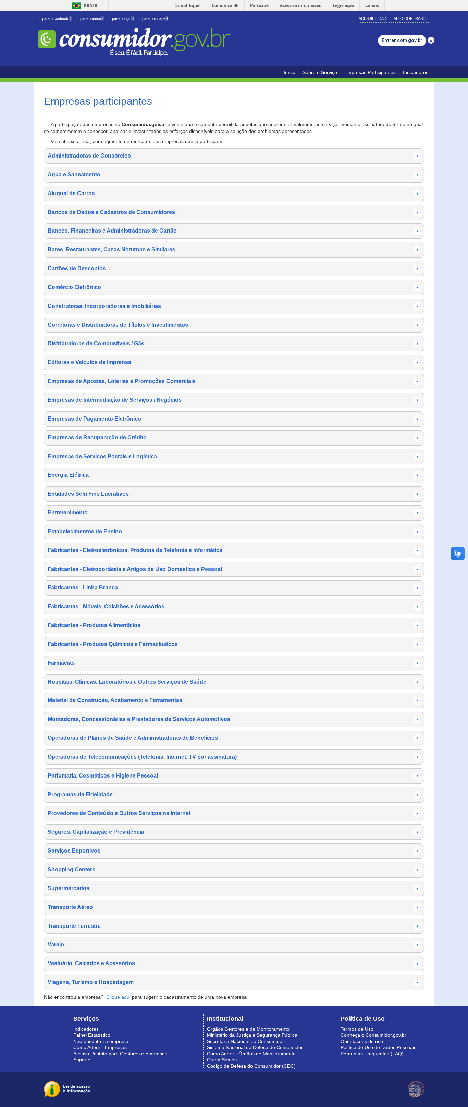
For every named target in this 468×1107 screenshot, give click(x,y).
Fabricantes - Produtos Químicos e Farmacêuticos (233, 644)
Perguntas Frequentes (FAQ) (372, 1053)
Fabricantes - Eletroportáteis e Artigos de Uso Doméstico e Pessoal (233, 569)
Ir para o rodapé (153, 18)
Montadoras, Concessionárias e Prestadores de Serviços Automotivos (233, 719)
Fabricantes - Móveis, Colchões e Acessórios (233, 606)
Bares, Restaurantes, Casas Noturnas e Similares (233, 249)
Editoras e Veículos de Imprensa (233, 362)
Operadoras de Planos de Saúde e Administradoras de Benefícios (233, 738)
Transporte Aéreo (233, 907)
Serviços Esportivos (233, 851)
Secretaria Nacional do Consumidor (245, 1041)
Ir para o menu (90, 18)
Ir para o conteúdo (55, 18)
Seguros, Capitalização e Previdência (233, 832)
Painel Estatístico (91, 1035)
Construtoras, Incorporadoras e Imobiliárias (233, 306)
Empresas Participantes (370, 72)
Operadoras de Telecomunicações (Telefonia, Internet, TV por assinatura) (233, 757)
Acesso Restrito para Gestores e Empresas (120, 1053)
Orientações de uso (362, 1041)
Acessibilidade (374, 18)
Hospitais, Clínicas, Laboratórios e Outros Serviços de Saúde (233, 682)
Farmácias (233, 663)
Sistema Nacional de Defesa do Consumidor (255, 1047)
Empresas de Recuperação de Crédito (233, 437)
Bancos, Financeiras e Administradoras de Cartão (233, 231)
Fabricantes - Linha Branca (233, 587)
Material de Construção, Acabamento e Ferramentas (233, 700)
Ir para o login (121, 18)
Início (289, 72)
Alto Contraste (411, 18)
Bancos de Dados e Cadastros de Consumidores (233, 212)
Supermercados (233, 888)
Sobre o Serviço (320, 72)
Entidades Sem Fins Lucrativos (233, 494)
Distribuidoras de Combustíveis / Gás (233, 343)
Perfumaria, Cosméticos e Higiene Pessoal (233, 776)
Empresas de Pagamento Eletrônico (233, 419)
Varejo (233, 944)
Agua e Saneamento (233, 174)
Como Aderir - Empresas (100, 1047)
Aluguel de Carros (233, 193)
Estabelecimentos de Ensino (233, 531)
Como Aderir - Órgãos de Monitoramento (251, 1053)
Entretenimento (233, 512)
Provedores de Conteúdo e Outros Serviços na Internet (233, 813)
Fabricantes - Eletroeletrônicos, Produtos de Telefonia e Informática (233, 550)
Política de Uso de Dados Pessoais (378, 1047)
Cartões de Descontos (233, 268)
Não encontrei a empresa (100, 1041)
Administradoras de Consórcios (233, 156)
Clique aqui (118, 997)
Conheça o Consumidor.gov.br (373, 1035)
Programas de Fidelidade (233, 794)
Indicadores (415, 72)
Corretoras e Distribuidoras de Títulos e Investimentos (233, 325)
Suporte (81, 1059)
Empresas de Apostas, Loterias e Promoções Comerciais (233, 381)
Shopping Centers (233, 869)
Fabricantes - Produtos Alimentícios (233, 625)
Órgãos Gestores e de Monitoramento (248, 1029)
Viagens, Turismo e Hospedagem (233, 982)
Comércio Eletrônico (233, 287)
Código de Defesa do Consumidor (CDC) (251, 1066)
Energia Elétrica (233, 475)
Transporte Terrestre (233, 926)
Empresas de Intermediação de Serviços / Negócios (233, 400)
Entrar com (402, 40)
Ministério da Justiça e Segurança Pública (252, 1035)
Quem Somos (222, 1059)
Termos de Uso (357, 1029)
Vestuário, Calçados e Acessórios (233, 963)
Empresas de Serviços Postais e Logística (233, 456)
